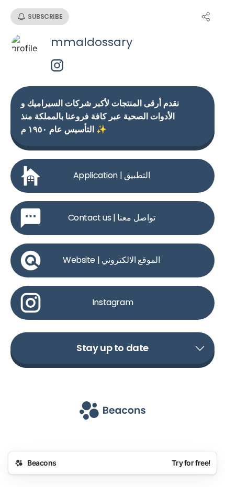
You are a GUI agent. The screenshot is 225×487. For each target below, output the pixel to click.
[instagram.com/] (57, 66)
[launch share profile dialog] (206, 16)
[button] (112, 348)
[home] (112, 411)
